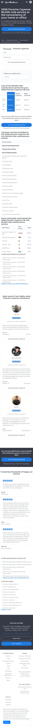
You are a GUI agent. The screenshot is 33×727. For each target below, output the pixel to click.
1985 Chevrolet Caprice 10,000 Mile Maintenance (17, 564)
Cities (8, 666)
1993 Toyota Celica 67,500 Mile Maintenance (16, 576)
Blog (8, 680)
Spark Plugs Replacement (10, 145)
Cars (8, 668)
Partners (8, 678)
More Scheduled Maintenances (14, 284)
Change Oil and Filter (9, 149)
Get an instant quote (16, 29)
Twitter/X (8, 704)
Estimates (8, 671)
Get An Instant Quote (16, 125)
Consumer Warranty (25, 656)
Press (8, 658)
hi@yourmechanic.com (22, 633)
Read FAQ (16, 638)
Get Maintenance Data (16, 62)
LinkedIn (8, 702)
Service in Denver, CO (9, 594)
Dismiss (6, 722)
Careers (8, 663)
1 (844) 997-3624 (8, 633)
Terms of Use (25, 668)
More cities (6, 609)
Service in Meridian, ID (9, 587)
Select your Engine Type (12, 73)
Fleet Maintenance (8, 661)
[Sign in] (30, 2)
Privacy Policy (25, 661)
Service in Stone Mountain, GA (12, 605)
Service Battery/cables (9, 152)
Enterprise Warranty (25, 658)
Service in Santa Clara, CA (10, 584)
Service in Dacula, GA (9, 592)
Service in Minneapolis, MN (11, 589)
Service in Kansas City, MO (10, 597)
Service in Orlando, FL (9, 608)
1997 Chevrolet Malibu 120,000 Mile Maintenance (17, 562)
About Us (8, 656)
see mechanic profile (16, 339)
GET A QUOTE (16, 643)
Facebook (8, 699)
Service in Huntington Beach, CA (12, 602)
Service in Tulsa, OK (8, 600)
